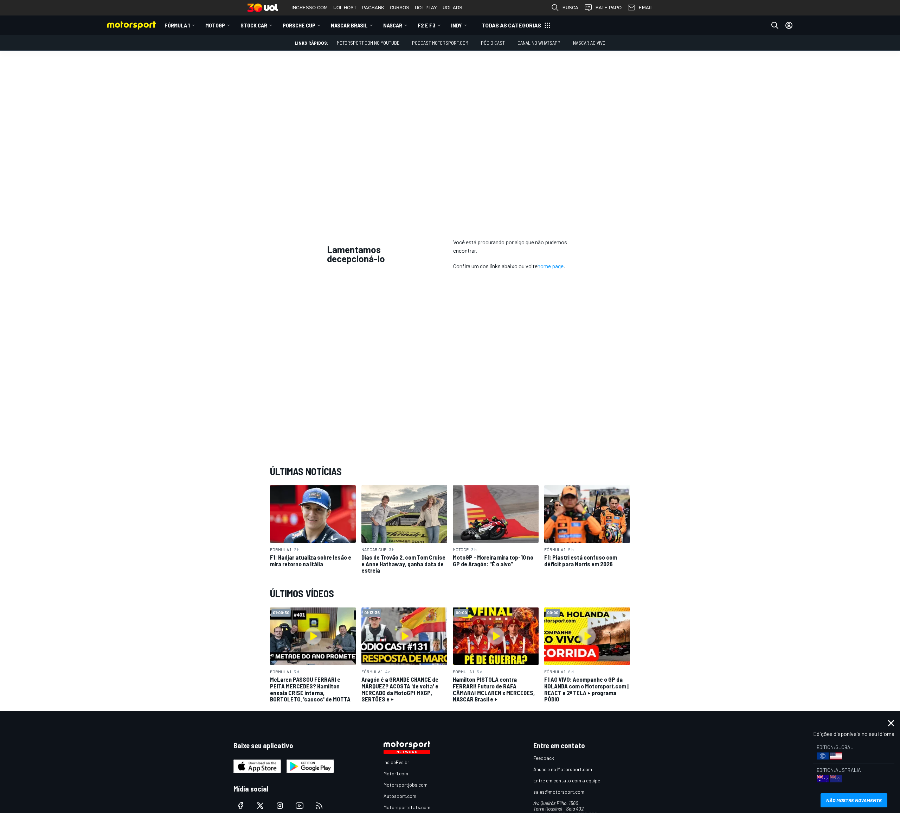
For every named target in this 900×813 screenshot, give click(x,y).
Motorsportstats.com (407, 807)
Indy (456, 25)
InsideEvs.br (396, 762)
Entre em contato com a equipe (566, 780)
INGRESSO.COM (309, 7)
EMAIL (646, 7)
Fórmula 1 (177, 25)
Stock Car (253, 25)
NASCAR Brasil (349, 25)
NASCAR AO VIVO (589, 43)
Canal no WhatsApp (539, 43)
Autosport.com (400, 796)
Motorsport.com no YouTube (368, 43)
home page (551, 266)
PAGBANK (373, 7)
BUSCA (570, 7)
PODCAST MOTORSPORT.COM (440, 43)
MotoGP (215, 25)
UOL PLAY (426, 7)
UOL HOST (344, 7)
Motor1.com (396, 773)
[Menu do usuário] (789, 25)
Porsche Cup (299, 25)
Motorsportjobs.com (406, 785)
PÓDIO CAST (493, 43)
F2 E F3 (427, 25)
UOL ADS (452, 7)
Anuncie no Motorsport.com (562, 769)
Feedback (543, 758)
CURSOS (399, 7)
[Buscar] (775, 25)
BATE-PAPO (609, 7)
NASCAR (392, 25)
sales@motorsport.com (558, 792)
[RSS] (319, 806)
